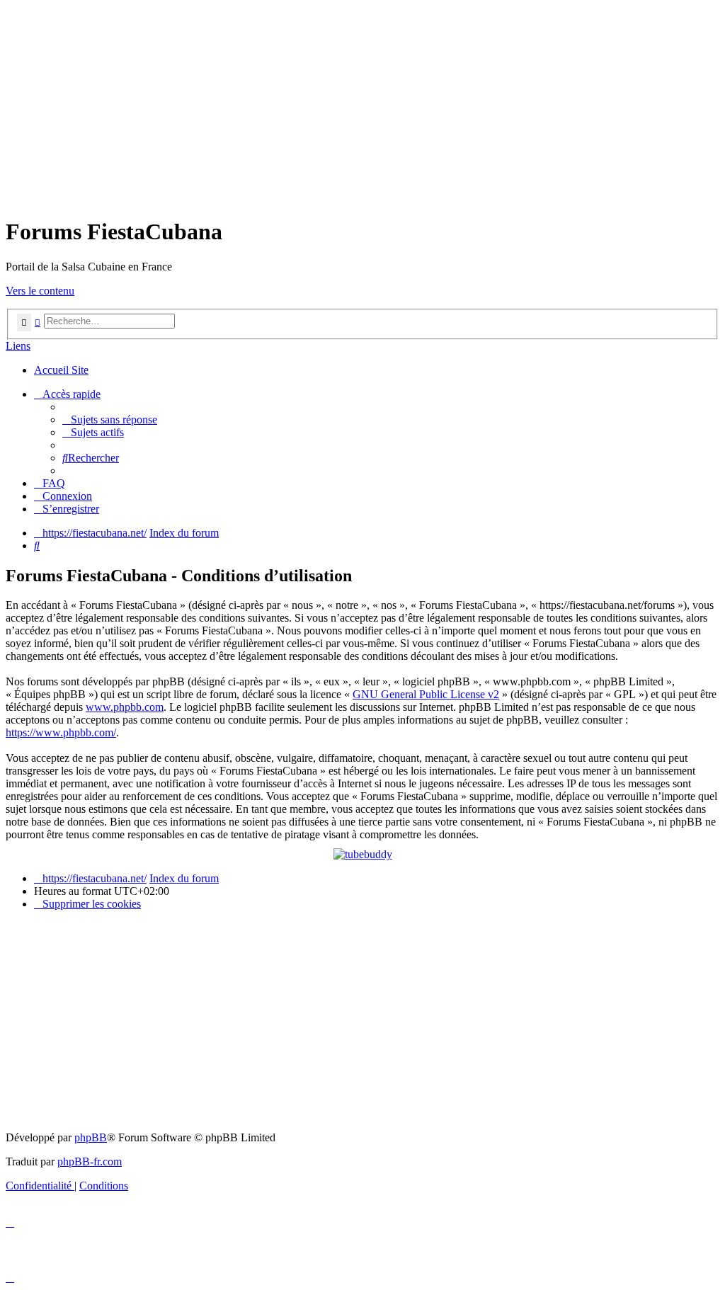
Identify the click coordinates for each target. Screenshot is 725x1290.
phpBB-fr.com (89, 1161)
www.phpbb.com (125, 707)
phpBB (90, 1137)
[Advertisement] (362, 105)
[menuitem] (109, 419)
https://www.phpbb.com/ (61, 732)
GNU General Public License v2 (426, 694)
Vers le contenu (40, 291)
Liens (18, 346)
